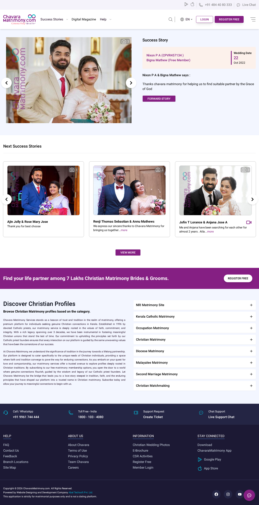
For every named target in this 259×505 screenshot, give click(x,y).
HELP (7, 436)
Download (204, 445)
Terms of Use (77, 450)
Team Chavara (78, 462)
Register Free (142, 462)
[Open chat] (249, 495)
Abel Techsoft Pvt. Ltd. (81, 492)
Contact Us (11, 450)
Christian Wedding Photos (151, 445)
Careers (73, 467)
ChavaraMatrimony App (214, 450)
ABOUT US (75, 436)
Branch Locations (15, 462)
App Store (211, 468)
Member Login (143, 467)
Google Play (212, 459)
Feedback (10, 456)
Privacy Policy (78, 456)
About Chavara (78, 445)
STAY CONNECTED (211, 436)
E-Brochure (140, 450)
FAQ (6, 445)
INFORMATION (143, 436)
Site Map (9, 467)
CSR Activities (143, 456)
